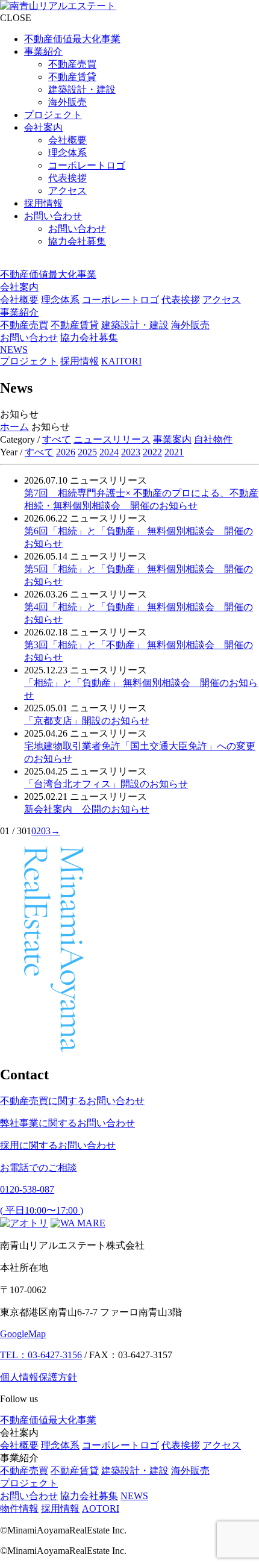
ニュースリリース (112, 439)
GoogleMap (23, 1334)
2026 (65, 452)
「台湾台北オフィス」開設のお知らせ (106, 784)
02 (36, 831)
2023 (130, 452)
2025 (87, 452)
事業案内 (172, 439)
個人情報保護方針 (38, 1377)
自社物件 (213, 439)
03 (46, 831)
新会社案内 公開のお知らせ (86, 809)
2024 (109, 452)
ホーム (14, 427)
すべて (56, 439)
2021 (174, 452)
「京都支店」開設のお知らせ (86, 721)
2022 (152, 452)
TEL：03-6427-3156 (41, 1355)
